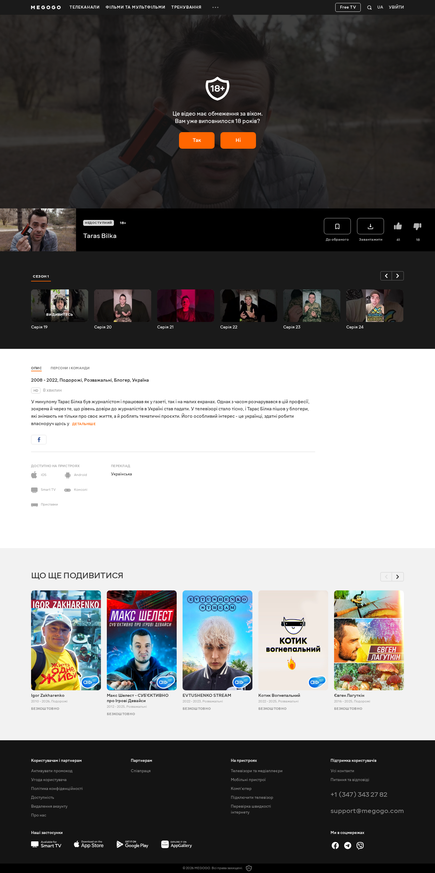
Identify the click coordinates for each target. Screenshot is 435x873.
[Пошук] (369, 7)
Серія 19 (39, 327)
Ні (238, 140)
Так (197, 140)
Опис (36, 368)
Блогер (122, 380)
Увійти (396, 7)
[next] (398, 276)
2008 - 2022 (44, 380)
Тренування (186, 7)
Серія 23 (291, 327)
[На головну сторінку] (46, 7)
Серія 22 (228, 327)
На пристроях (244, 760)
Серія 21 (165, 327)
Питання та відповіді (350, 780)
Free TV (348, 7)
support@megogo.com (367, 810)
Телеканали (85, 7)
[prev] (386, 276)
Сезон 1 (41, 276)
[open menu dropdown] (215, 7)
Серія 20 (103, 327)
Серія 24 (354, 327)
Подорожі (70, 380)
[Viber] (360, 845)
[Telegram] (347, 845)
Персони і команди (70, 368)
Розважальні (98, 380)
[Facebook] (335, 845)
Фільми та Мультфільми (135, 7)
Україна (140, 380)
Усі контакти (342, 771)
